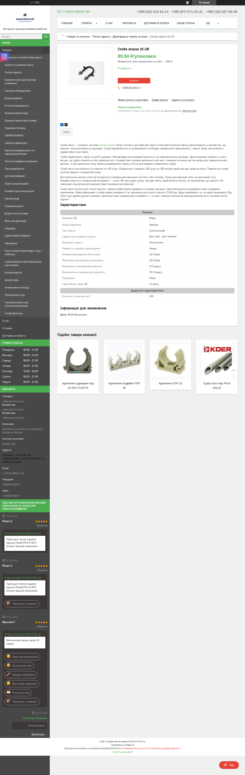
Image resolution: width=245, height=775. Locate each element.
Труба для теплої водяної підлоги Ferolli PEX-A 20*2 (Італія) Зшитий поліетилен (22, 543)
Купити (134, 80)
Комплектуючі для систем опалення (20, 81)
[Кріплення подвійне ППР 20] (124, 361)
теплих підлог (107, 145)
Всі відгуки (38, 734)
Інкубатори (12, 280)
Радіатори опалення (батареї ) (23, 57)
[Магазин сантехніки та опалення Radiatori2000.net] (25, 17)
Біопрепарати (13, 272)
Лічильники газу (15, 295)
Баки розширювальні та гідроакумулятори (19, 152)
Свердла (10, 228)
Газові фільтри (14, 313)
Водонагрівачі (13, 98)
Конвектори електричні (19, 191)
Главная (67, 23)
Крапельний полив (16, 113)
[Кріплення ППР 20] (170, 361)
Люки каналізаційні (17, 183)
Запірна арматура (16, 143)
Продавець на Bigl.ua (122, 745)
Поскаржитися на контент (135, 748)
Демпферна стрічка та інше (130, 36)
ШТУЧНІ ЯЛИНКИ (15, 176)
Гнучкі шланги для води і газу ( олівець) (23, 252)
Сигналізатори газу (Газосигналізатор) (16, 304)
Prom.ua (140, 741)
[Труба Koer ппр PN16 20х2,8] (216, 361)
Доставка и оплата (13, 335)
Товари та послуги (78, 36)
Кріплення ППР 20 (170, 383)
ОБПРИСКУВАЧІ (14, 135)
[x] (66, 125)
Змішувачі (11, 243)
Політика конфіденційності (165, 748)
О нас (5, 320)
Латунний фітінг (14, 168)
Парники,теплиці (15, 128)
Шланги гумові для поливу (21, 120)
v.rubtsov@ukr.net (13, 473)
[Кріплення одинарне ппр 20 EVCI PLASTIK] (78, 361)
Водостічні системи (16, 213)
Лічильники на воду (17, 287)
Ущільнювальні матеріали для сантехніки (23, 263)
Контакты (129, 23)
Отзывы (7, 328)
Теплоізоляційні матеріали (21, 161)
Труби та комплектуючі (19, 65)
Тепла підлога (13, 72)
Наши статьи (185, 23)
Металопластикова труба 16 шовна (22, 642)
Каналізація (12, 198)
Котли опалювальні (17, 105)
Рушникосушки (14, 206)
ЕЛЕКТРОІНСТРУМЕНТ (17, 235)
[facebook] (62, 125)
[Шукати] (46, 36)
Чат (231, 765)
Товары (7, 50)
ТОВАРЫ (86, 23)
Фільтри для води (15, 221)
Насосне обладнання (17, 90)
